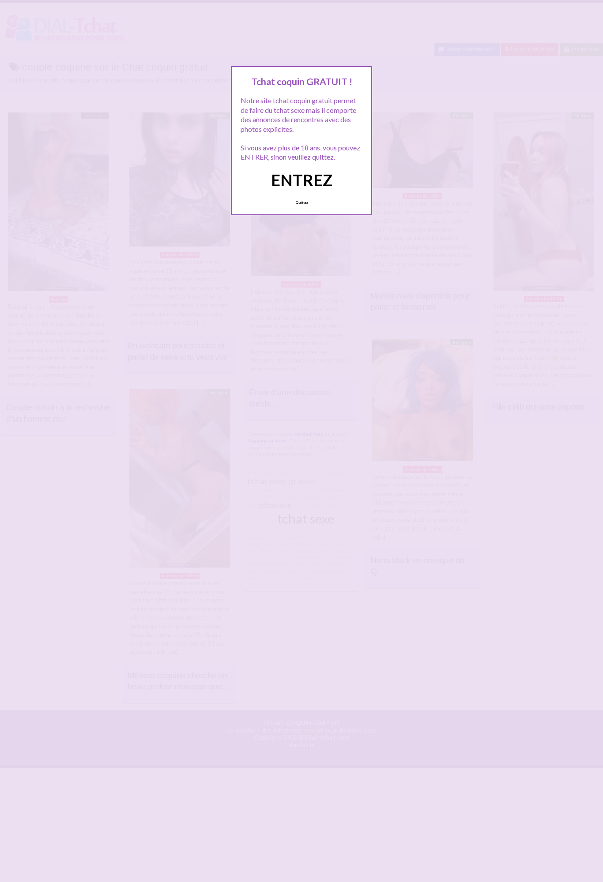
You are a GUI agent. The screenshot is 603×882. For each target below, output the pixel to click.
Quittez (301, 202)
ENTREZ (301, 180)
